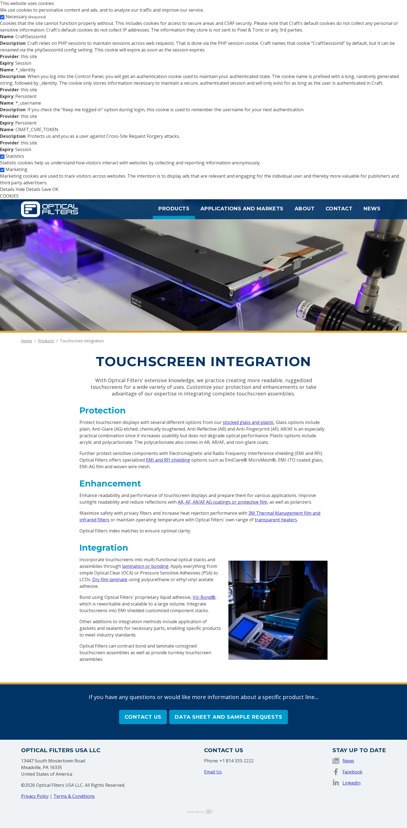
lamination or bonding (145, 566)
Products (46, 340)
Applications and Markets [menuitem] (242, 209)
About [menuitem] (305, 209)
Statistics (15, 156)
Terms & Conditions (74, 796)
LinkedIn (351, 783)
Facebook (352, 772)
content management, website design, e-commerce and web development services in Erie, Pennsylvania (203, 811)
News (348, 761)
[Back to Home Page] (49, 209)
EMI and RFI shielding (168, 460)
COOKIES (9, 196)
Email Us (213, 772)
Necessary (26, 17)
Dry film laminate (109, 579)
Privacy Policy (35, 796)
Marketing (16, 169)
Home (26, 340)
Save (46, 189)
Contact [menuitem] (339, 209)
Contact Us (143, 717)
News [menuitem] (372, 209)
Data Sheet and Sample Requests (228, 717)
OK (55, 189)
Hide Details (28, 189)
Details (7, 189)
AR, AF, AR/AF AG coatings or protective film (222, 502)
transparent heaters (276, 520)
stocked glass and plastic (248, 422)
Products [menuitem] (173, 209)
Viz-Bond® (204, 597)
